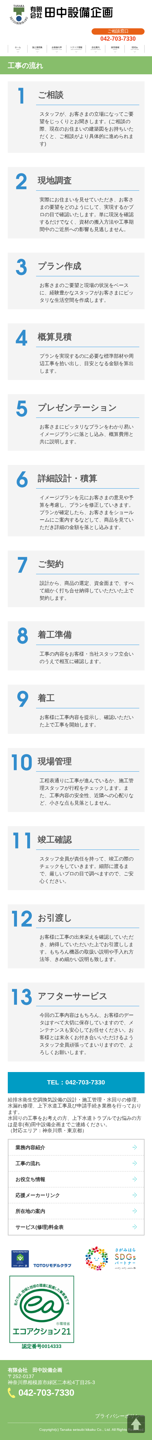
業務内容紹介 (30, 1147)
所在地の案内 (30, 1211)
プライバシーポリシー (120, 1416)
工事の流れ (28, 1163)
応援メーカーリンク (38, 1195)
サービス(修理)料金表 (40, 1227)
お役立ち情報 (30, 1179)
